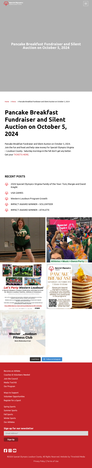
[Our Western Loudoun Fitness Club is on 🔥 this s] (22, 332)
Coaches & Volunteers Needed (17, 375)
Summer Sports (10, 410)
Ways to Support (11, 393)
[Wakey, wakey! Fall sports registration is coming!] (22, 239)
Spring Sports (10, 407)
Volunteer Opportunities (14, 396)
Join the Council (11, 379)
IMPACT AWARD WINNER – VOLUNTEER (32, 204)
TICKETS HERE (21, 154)
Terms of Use (52, 461)
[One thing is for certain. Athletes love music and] (69, 239)
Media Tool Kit (10, 382)
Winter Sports (10, 418)
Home (7, 102)
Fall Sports (8, 414)
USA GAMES (17, 192)
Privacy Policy (39, 461)
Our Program (9, 386)
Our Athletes (9, 422)
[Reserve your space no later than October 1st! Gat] (69, 286)
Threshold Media (78, 457)
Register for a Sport (12, 400)
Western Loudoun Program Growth (29, 198)
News (14, 102)
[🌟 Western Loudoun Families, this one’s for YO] (22, 286)
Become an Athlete (12, 371)
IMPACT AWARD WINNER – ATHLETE (30, 210)
